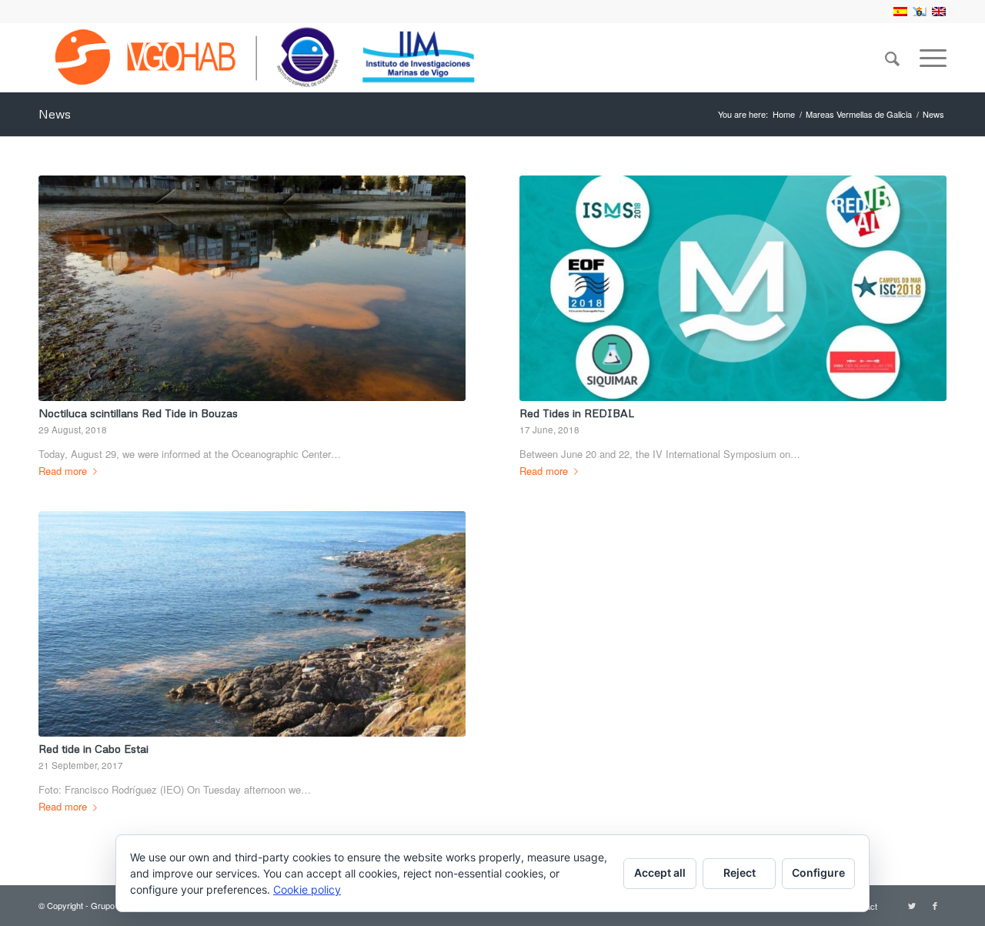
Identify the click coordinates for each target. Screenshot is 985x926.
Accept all (660, 872)
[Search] (892, 57)
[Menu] (928, 57)
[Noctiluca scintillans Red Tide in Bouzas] (252, 288)
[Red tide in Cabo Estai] (252, 624)
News (54, 114)
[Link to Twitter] (911, 905)
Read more (62, 470)
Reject (739, 872)
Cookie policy (307, 889)
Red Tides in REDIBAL (576, 413)
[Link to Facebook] (935, 905)
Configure (818, 872)
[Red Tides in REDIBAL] (733, 288)
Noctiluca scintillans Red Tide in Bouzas (138, 413)
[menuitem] (892, 57)
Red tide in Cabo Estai (93, 748)
